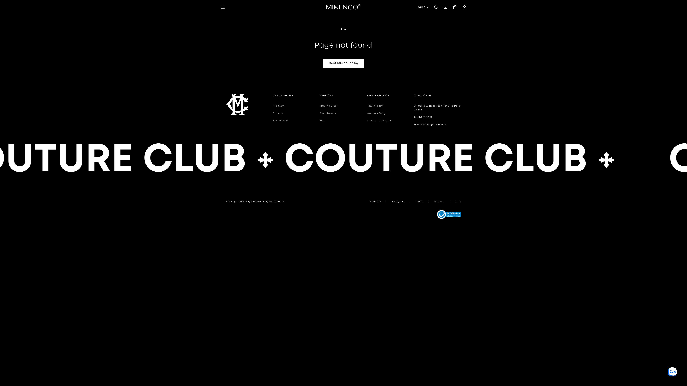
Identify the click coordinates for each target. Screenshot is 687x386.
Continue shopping (343, 63)
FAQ (322, 121)
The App (278, 113)
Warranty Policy (376, 113)
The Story (278, 106)
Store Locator (328, 113)
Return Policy (375, 106)
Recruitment (280, 121)
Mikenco (256, 202)
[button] (223, 7)
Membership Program (379, 121)
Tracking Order (329, 106)
